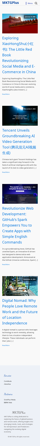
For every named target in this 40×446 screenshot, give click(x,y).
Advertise (7, 384)
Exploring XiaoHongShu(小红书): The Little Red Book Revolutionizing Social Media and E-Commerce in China (19, 55)
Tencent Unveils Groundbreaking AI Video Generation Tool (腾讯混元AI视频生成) (19, 141)
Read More (6, 94)
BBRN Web (8, 402)
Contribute (8, 381)
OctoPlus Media (9, 400)
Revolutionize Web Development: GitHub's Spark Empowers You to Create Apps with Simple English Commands (18, 225)
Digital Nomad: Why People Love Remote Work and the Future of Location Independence (20, 311)
